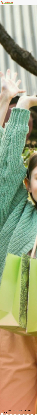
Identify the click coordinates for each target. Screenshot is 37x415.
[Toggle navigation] (30, 2)
